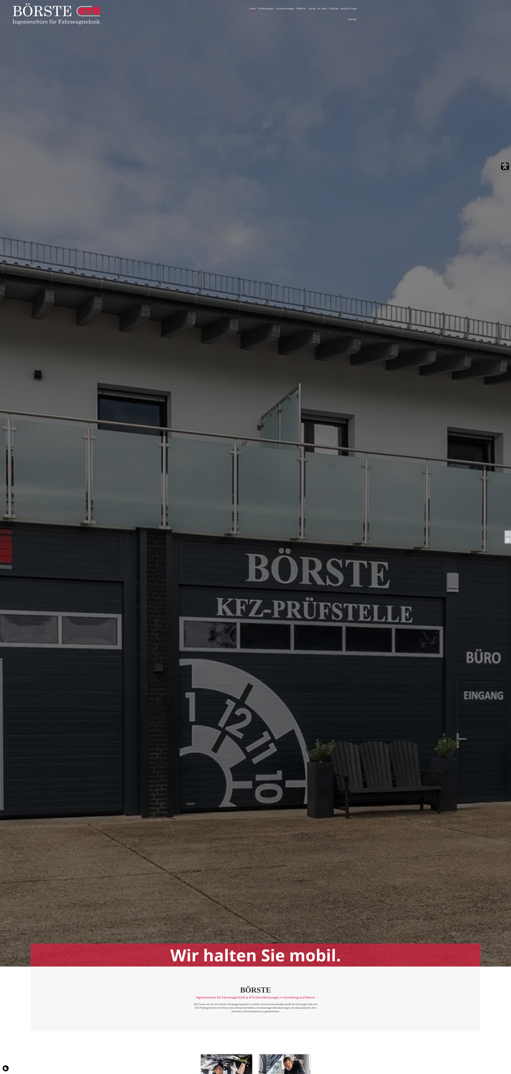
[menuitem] (252, 8)
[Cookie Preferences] (6, 1068)
